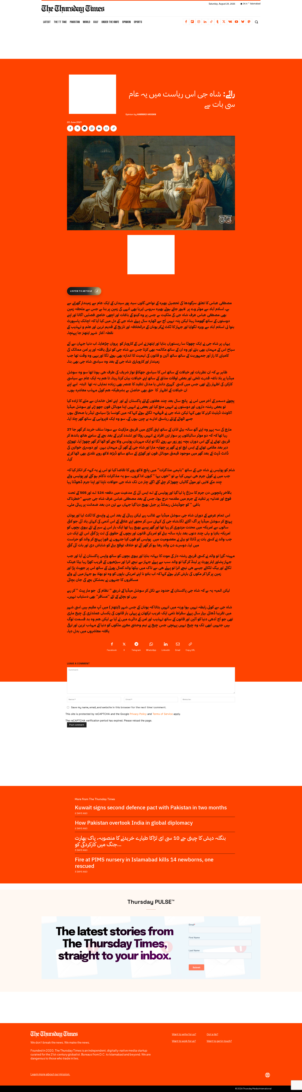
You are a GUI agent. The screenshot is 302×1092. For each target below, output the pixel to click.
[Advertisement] (151, 42)
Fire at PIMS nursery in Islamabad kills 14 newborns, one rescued (144, 863)
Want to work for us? (184, 1041)
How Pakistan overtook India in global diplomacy (134, 823)
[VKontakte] (230, 22)
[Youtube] (236, 22)
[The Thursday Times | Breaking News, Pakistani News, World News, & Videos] (73, 9)
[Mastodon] (249, 22)
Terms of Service (163, 713)
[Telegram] (84, 128)
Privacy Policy (138, 713)
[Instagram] (199, 22)
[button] (256, 22)
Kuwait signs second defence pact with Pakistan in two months (151, 808)
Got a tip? (212, 1034)
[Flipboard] (192, 22)
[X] (224, 22)
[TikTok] (211, 22)
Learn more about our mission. (50, 1074)
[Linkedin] (205, 22)
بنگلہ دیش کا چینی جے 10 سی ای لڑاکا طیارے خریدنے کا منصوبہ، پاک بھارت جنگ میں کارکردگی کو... (150, 841)
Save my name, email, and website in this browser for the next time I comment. (118, 707)
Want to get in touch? (219, 1041)
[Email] (106, 128)
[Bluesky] (243, 22)
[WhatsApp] (92, 128)
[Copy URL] (113, 128)
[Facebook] (186, 22)
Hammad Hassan (146, 114)
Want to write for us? (184, 1034)
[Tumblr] (217, 22)
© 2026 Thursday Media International (253, 1088)
